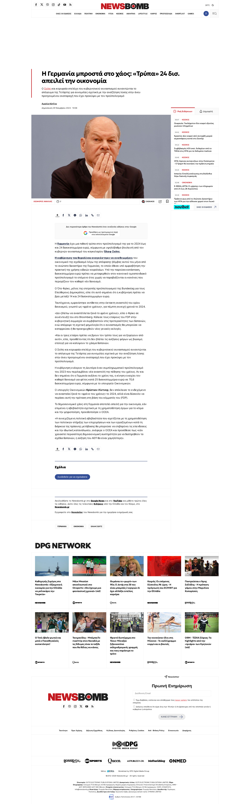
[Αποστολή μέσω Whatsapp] (80, 215)
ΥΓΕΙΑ (110, 14)
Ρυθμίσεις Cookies (136, 731)
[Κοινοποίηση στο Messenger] (74, 215)
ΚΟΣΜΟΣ (119, 14)
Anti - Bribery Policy (156, 731)
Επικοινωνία (173, 731)
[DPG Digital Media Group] (125, 745)
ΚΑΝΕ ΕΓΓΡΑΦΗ (169, 717)
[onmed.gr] (177, 761)
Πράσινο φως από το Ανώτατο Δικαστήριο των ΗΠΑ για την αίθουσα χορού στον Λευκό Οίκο (194, 201)
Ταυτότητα (63, 731)
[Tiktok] (59, 4)
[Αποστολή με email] (98, 215)
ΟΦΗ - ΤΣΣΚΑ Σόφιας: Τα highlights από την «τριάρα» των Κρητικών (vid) (198, 642)
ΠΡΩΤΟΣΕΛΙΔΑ (166, 14)
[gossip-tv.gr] (72, 761)
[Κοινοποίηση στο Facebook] (63, 215)
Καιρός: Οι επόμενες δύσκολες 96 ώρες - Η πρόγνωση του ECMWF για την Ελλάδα (162, 586)
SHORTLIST (180, 14)
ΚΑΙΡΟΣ (154, 14)
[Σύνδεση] (206, 13)
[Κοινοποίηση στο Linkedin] (86, 215)
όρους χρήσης (181, 700)
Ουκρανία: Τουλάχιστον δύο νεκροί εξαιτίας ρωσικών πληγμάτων (194, 124)
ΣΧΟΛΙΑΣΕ (150, 201)
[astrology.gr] (135, 761)
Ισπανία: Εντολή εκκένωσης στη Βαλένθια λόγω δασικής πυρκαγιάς (193, 174)
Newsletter (77, 512)
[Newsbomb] (78, 697)
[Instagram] (53, 4)
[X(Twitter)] (41, 4)
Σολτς (48, 88)
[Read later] (167, 202)
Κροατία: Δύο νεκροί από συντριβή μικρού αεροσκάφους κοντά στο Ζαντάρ (193, 137)
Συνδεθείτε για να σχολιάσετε (72, 477)
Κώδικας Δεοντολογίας (116, 731)
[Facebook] (36, 4)
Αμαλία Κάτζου (49, 103)
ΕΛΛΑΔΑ (77, 14)
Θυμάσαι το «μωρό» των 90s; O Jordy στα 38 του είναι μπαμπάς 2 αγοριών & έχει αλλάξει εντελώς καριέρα (125, 588)
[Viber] (47, 4)
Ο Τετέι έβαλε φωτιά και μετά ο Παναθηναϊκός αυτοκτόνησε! (48, 641)
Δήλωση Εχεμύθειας (94, 731)
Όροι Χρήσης (76, 731)
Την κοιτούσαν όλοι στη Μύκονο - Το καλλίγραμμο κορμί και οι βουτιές (161, 641)
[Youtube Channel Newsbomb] (64, 4)
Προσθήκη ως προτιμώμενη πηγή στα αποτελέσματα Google (103, 233)
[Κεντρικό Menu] (214, 13)
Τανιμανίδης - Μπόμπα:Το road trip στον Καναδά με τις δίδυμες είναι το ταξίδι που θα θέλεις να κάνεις (86, 642)
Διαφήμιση (186, 731)
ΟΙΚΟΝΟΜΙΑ (100, 14)
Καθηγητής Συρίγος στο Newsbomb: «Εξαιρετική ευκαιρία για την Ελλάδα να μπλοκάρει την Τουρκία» (48, 588)
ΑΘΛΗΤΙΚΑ (130, 14)
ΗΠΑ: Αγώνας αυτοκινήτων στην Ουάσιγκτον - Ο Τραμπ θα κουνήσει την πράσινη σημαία (194, 162)
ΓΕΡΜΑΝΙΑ (62, 526)
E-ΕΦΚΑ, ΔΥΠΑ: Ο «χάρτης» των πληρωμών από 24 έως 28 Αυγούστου (193, 187)
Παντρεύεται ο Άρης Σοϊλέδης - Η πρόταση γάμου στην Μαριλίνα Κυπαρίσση (197, 586)
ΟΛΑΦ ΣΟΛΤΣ (96, 526)
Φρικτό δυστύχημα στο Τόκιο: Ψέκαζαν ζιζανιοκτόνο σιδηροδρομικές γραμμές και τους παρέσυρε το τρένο (124, 645)
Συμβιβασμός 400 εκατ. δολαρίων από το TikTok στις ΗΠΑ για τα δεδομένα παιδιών (193, 149)
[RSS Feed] (70, 4)
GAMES (191, 14)
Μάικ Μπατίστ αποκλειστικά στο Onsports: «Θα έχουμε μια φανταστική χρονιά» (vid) (87, 586)
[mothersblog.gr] (156, 761)
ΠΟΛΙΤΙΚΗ (88, 14)
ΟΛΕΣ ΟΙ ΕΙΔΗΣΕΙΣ (63, 14)
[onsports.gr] (93, 761)
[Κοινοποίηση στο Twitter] (69, 215)
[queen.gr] (114, 761)
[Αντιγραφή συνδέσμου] (160, 202)
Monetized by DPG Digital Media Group (133, 771)
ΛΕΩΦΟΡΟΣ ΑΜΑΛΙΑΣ (42, 201)
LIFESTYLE (143, 14)
